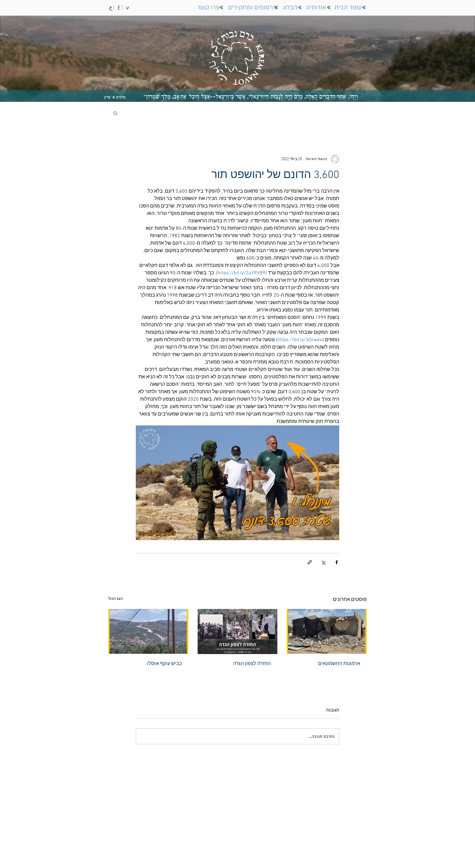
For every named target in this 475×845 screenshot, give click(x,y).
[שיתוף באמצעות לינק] (309, 562)
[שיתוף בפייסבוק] (336, 562)
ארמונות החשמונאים (339, 664)
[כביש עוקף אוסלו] (148, 631)
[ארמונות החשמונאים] (327, 631)
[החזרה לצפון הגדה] (238, 631)
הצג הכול (115, 599)
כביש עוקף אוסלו (164, 664)
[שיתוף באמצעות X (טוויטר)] (323, 562)
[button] (115, 113)
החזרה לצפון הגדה (252, 664)
